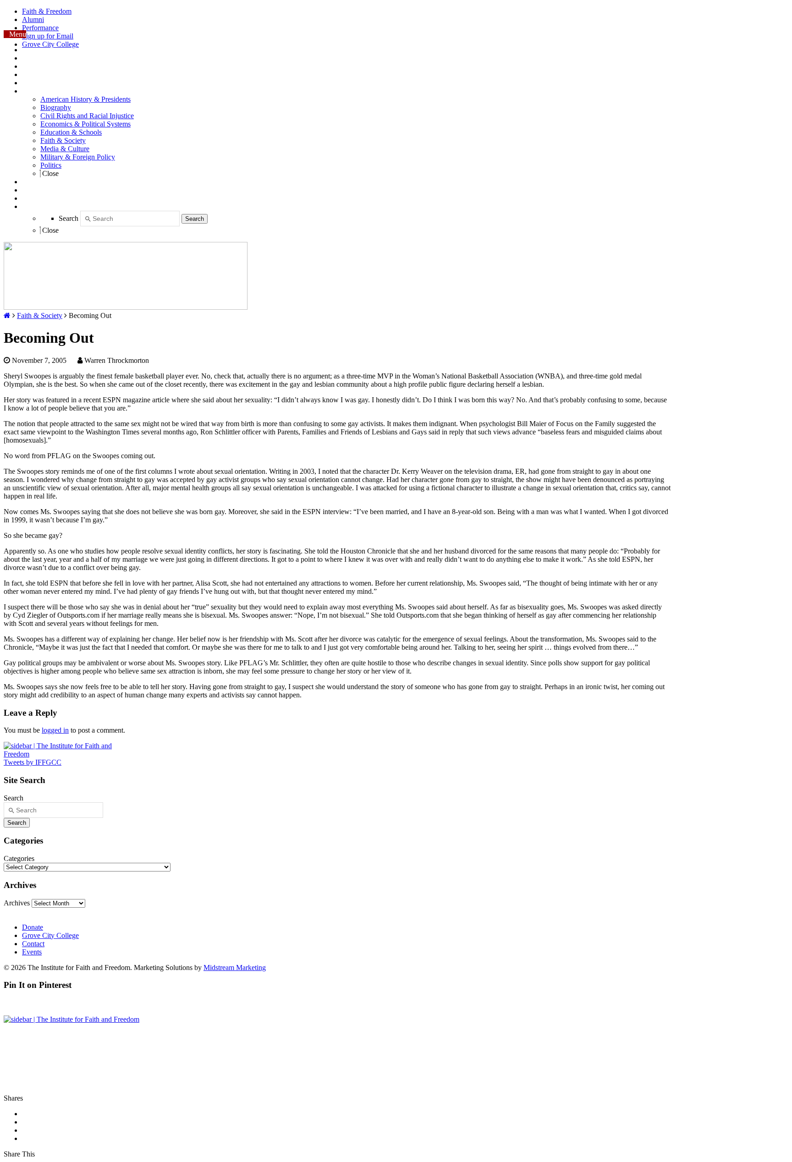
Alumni (33, 19)
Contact (33, 944)
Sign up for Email (47, 36)
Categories (19, 858)
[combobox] (130, 218)
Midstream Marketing (235, 967)
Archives (17, 903)
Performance (40, 28)
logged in (55, 730)
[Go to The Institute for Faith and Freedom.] (7, 315)
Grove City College (50, 44)
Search (68, 218)
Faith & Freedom (47, 11)
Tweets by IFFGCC (32, 762)
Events (32, 952)
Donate (32, 927)
